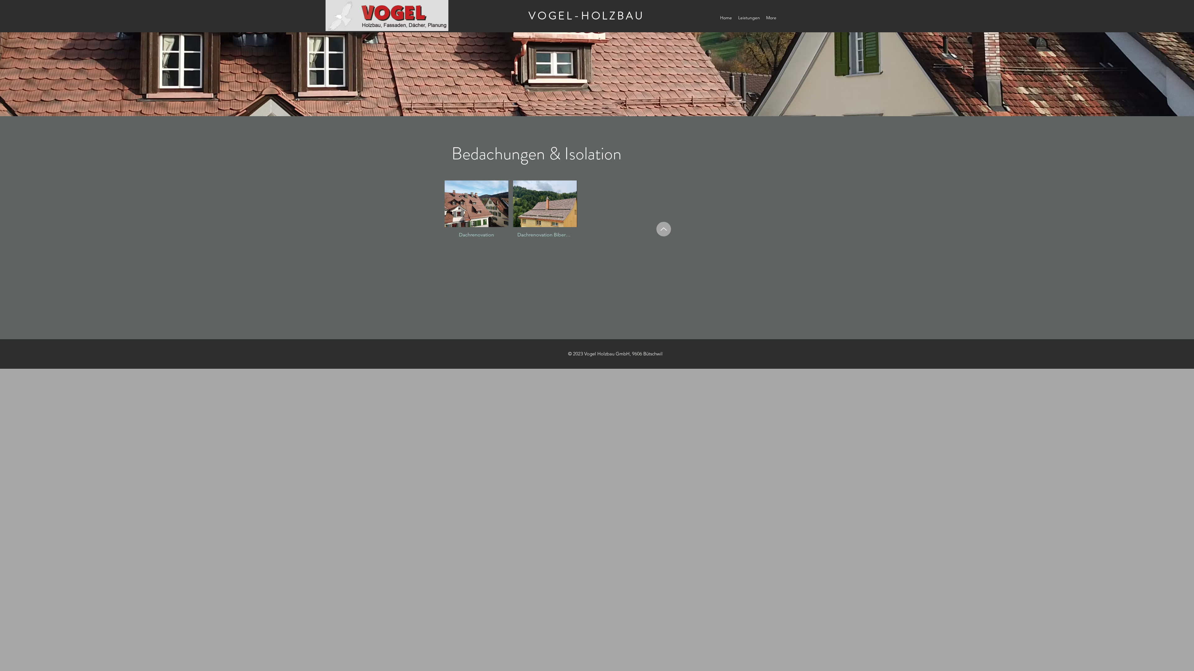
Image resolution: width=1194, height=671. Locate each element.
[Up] (663, 229)
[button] (476, 211)
